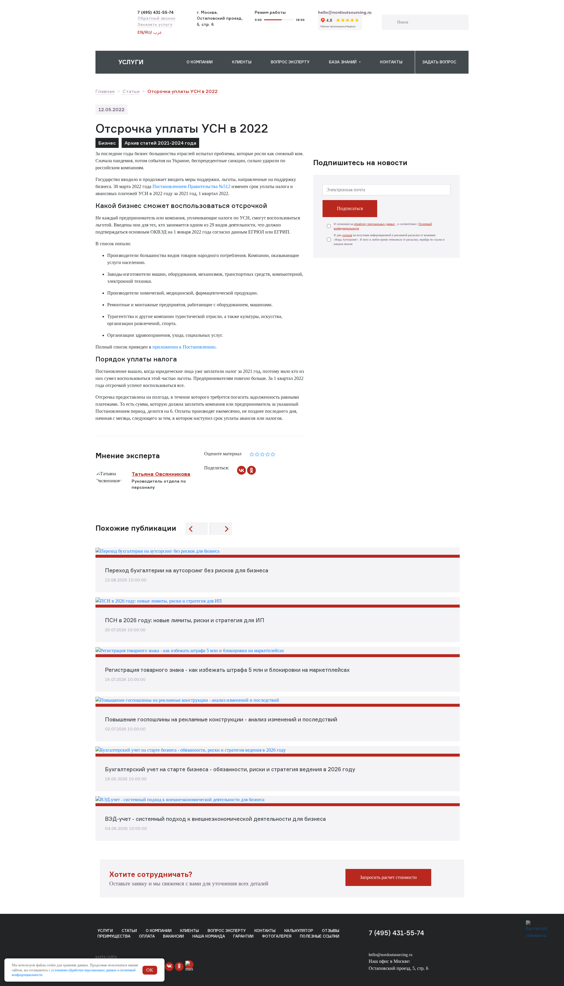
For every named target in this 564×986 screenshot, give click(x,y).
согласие (347, 235)
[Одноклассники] (251, 470)
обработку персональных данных (374, 224)
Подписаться (350, 208)
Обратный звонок (156, 18)
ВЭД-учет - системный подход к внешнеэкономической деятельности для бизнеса (215, 819)
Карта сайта (106, 957)
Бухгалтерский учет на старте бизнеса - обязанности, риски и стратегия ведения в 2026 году (230, 769)
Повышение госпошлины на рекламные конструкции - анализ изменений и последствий (221, 719)
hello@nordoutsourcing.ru (390, 955)
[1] (252, 453)
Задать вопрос (439, 62)
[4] (268, 453)
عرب (157, 32)
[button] (137, 62)
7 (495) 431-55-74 (396, 933)
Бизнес (107, 143)
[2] (257, 453)
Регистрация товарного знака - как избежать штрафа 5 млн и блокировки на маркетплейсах (227, 670)
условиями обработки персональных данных (84, 970)
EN (140, 32)
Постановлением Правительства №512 (191, 186)
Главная (105, 91)
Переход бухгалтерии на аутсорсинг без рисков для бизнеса (186, 570)
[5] (273, 453)
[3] (262, 453)
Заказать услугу (154, 24)
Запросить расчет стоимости (388, 877)
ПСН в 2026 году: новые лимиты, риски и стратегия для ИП (184, 620)
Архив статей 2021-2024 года (160, 143)
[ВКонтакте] (241, 470)
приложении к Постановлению (183, 346)
